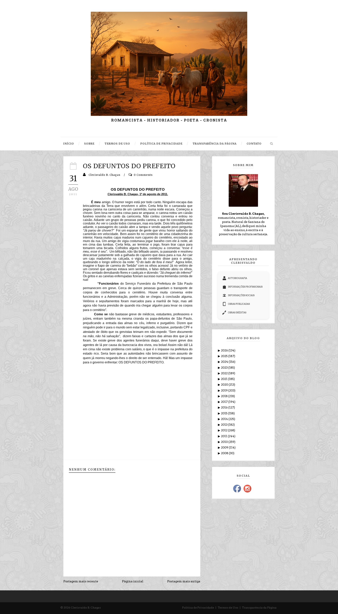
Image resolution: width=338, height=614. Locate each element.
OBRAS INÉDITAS (237, 312)
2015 (224, 413)
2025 (224, 356)
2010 (224, 442)
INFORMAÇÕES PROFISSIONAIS (245, 286)
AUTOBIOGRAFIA (237, 278)
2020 (225, 384)
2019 (224, 390)
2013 (224, 424)
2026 (224, 350)
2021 (224, 379)
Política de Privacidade (198, 607)
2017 (224, 402)
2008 (225, 453)
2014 (224, 419)
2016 (224, 407)
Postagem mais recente (80, 581)
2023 (224, 367)
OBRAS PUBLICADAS (239, 304)
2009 (225, 447)
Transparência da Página (259, 607)
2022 (224, 373)
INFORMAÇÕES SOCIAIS (241, 295)
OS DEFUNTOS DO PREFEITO (129, 166)
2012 (224, 430)
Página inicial (132, 581)
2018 (224, 396)
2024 (225, 362)
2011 (224, 436)
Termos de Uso (228, 607)
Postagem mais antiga (183, 581)
